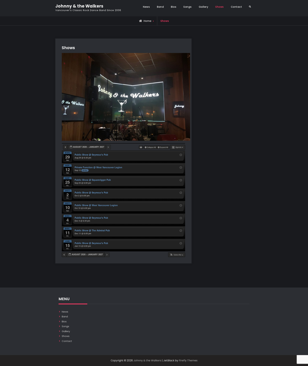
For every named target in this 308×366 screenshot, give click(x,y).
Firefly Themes (188, 360)
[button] (176, 255)
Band (160, 7)
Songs (187, 7)
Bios (173, 7)
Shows (219, 7)
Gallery (203, 7)
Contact (236, 7)
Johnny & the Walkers (79, 6)
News (146, 7)
